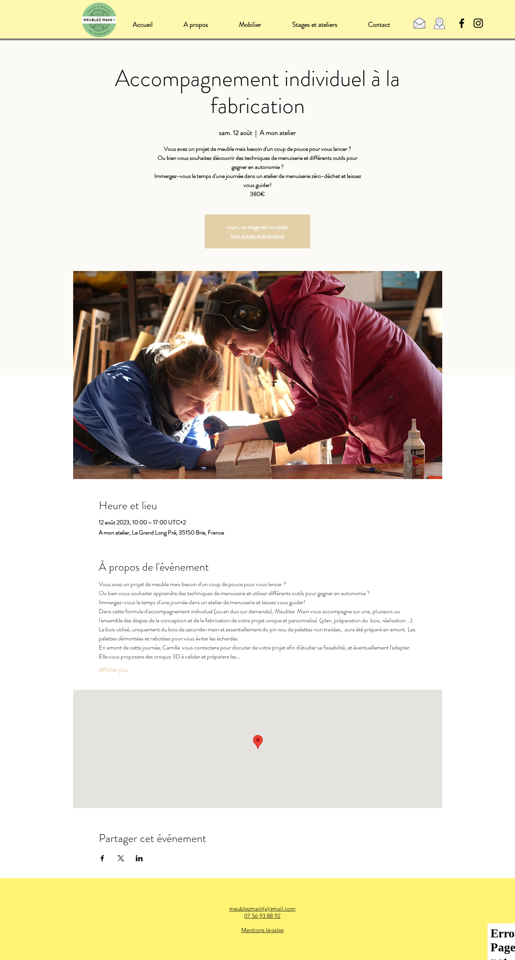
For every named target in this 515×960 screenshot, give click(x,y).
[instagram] (478, 23)
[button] (249, 24)
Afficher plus (113, 670)
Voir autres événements (257, 235)
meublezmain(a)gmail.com (262, 908)
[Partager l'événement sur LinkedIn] (139, 858)
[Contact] (419, 22)
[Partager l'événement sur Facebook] (102, 858)
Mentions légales (262, 930)
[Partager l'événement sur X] (120, 858)
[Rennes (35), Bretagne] (439, 23)
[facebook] (461, 23)
